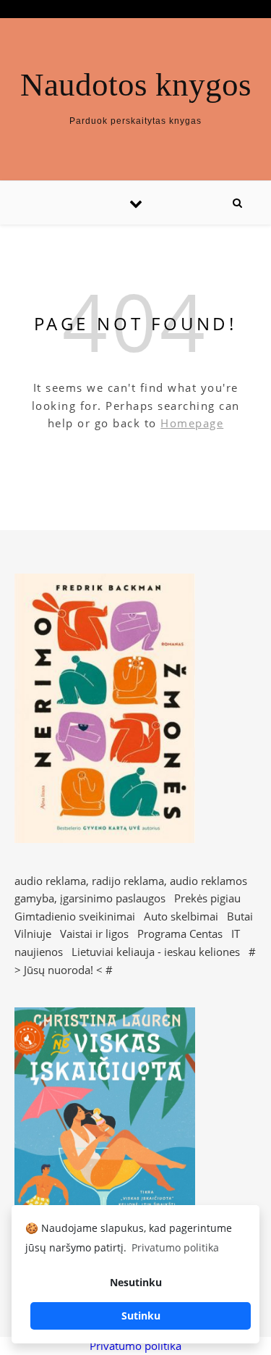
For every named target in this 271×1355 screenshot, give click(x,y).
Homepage (191, 423)
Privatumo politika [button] (175, 1247)
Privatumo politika (135, 1345)
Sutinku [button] (140, 1315)
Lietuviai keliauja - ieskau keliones (156, 951)
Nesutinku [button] (136, 1282)
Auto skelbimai (181, 916)
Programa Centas (180, 933)
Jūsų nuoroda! (58, 969)
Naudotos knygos (135, 85)
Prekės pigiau (207, 898)
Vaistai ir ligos (94, 933)
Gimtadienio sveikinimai (74, 916)
